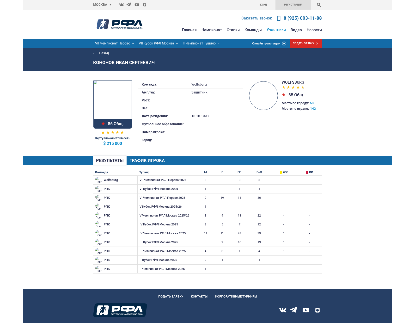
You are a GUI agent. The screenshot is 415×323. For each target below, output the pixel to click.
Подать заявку (170, 296)
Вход (263, 4)
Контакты (199, 296)
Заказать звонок (256, 18)
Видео (296, 30)
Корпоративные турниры (236, 296)
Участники (276, 29)
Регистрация (293, 4)
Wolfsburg (199, 84)
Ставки (233, 30)
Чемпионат (211, 30)
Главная (189, 30)
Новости (314, 30)
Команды (253, 30)
